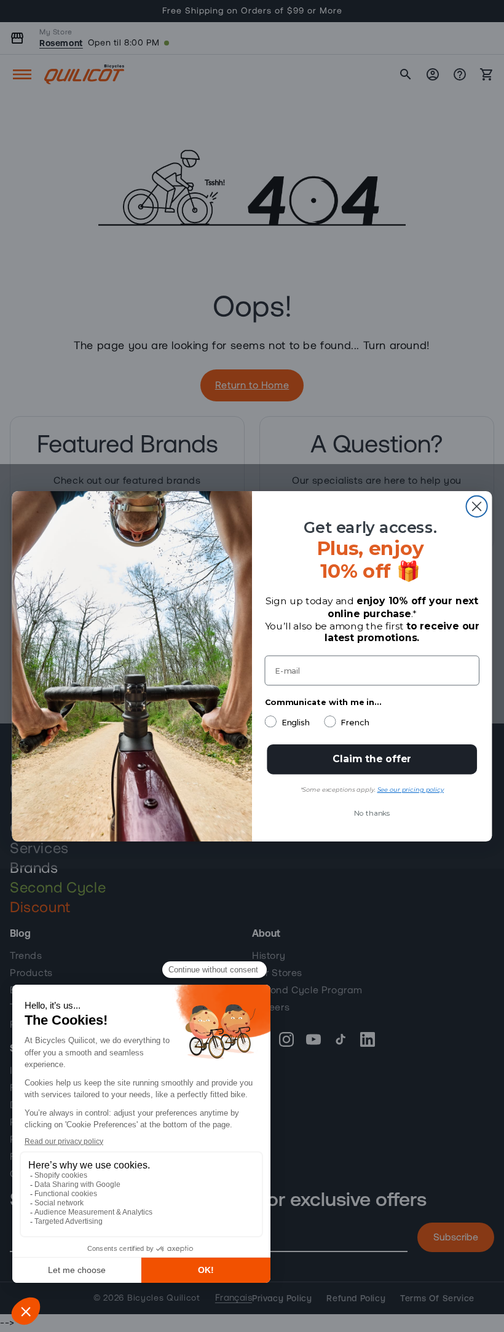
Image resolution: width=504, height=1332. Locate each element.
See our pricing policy (410, 790)
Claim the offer (372, 759)
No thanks (372, 813)
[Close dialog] (477, 505)
